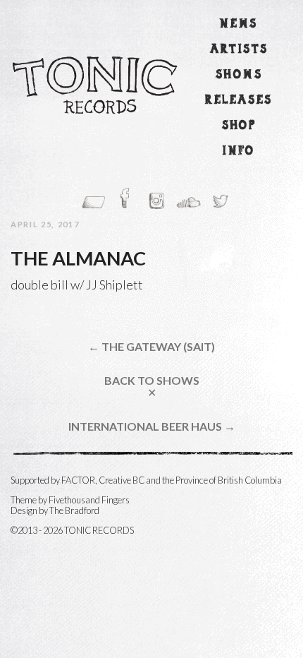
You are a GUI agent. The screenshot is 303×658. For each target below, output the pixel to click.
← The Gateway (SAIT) (151, 346)
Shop (239, 126)
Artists (239, 49)
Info (239, 151)
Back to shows (151, 386)
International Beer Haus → (151, 426)
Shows (239, 75)
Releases (238, 100)
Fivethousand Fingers (89, 500)
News (239, 24)
